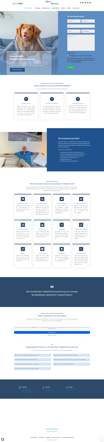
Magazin (63, 8)
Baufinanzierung (46, 8)
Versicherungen (28, 8)
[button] (32, 355)
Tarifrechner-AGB (56, 437)
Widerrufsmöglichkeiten (52, 431)
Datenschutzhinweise (76, 61)
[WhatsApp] (90, 2)
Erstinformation (73, 55)
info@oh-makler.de (27, 392)
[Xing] (87, 2)
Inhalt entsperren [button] (52, 332)
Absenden (70, 67)
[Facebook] (80, 2)
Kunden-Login (76, 8)
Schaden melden (55, 8)
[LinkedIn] (85, 2)
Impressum (48, 437)
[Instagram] (83, 2)
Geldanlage (37, 8)
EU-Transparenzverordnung (67, 437)
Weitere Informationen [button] (52, 335)
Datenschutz (41, 437)
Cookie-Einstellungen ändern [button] (52, 439)
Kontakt (69, 8)
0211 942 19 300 (27, 388)
